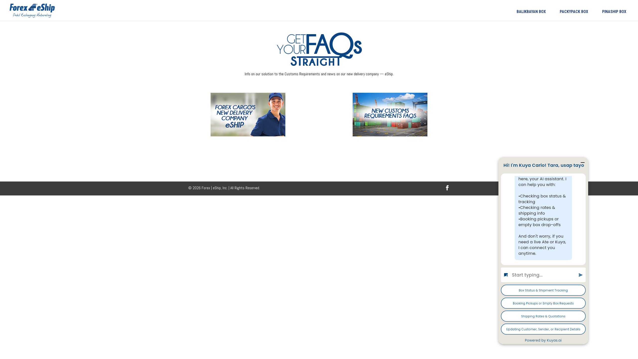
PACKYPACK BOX (574, 11)
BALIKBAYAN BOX (531, 11)
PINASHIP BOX (614, 11)
